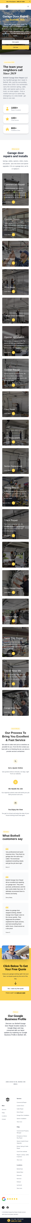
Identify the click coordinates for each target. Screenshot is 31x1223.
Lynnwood (19, 1185)
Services (4, 1109)
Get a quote (15, 42)
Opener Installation (21, 1118)
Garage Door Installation (23, 1115)
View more (19, 1121)
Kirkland (19, 1181)
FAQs (3, 1112)
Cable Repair (20, 1108)
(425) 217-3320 (21, 993)
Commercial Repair (21, 1102)
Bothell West (20, 1172)
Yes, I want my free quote (15, 988)
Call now (15, 47)
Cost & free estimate (22, 1151)
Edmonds (19, 1175)
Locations (4, 1116)
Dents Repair (20, 1112)
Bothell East (20, 1169)
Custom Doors (20, 1105)
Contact (4, 1119)
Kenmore (19, 1178)
